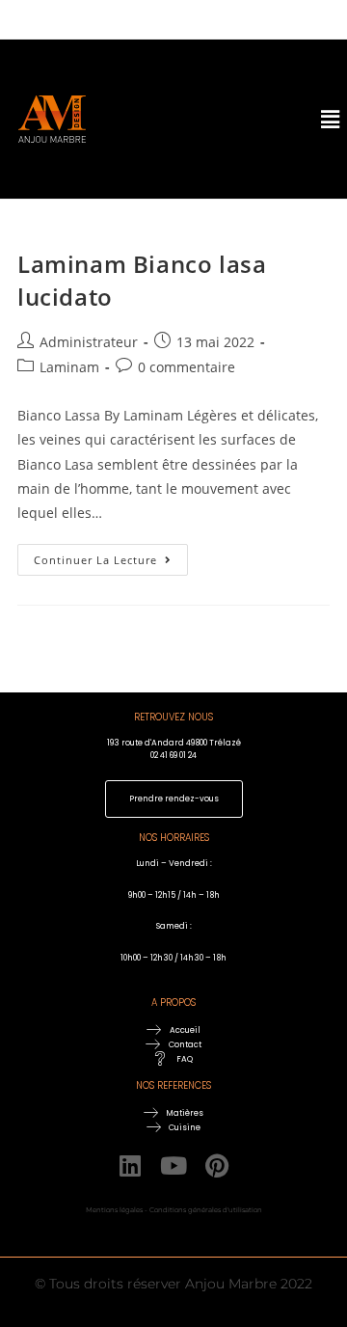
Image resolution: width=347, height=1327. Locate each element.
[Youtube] (174, 1165)
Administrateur (89, 342)
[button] (303, 118)
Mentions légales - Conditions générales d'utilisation (174, 1209)
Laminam (69, 367)
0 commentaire (186, 367)
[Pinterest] (217, 1165)
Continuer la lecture (111, 555)
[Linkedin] (131, 1165)
